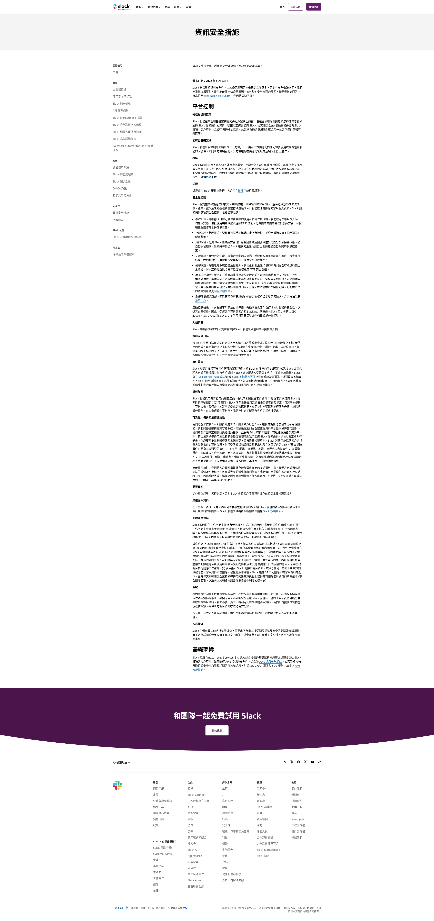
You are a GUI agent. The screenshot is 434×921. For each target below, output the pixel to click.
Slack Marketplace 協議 (127, 117)
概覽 (115, 72)
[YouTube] (312, 762)
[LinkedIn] (284, 762)
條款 (143, 908)
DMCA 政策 (120, 188)
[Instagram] (291, 762)
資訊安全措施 (121, 213)
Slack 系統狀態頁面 (243, 377)
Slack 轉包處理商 (123, 174)
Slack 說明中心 (272, 511)
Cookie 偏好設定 (156, 908)
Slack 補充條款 (122, 103)
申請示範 (295, 6)
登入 (282, 7)
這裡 (208, 177)
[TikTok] (319, 762)
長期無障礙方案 (122, 195)
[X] (305, 762)
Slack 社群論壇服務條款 (127, 237)
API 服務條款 (120, 110)
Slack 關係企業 (122, 181)
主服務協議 (119, 89)
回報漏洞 (118, 220)
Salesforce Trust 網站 (212, 377)
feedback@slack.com (217, 96)
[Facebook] (298, 762)
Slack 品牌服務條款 (124, 138)
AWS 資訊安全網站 (270, 661)
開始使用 (314, 6)
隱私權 (134, 908)
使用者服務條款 (122, 96)
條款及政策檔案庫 (123, 254)
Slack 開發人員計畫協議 (127, 132)
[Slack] (121, 7)
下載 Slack (118, 907)
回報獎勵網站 (222, 291)
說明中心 (200, 300)
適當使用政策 (121, 167)
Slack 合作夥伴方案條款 (127, 124)
